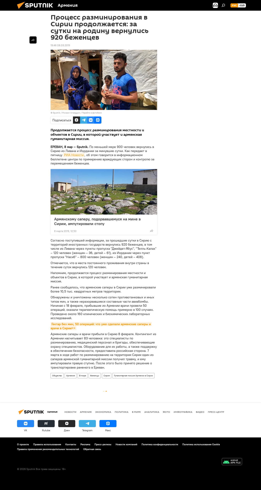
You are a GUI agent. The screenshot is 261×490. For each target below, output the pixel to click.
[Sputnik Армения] (36, 9)
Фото (166, 411)
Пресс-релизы (102, 444)
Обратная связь (92, 449)
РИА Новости (74, 155)
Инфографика (183, 411)
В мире (82, 375)
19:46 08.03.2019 (60, 45)
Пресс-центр (216, 411)
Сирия (107, 375)
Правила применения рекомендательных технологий (48, 449)
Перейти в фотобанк (92, 112)
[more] (151, 230)
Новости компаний (126, 444)
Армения (70, 375)
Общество (57, 375)
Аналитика (151, 411)
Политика (121, 411)
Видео (200, 411)
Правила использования (47, 444)
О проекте (23, 444)
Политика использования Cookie (201, 444)
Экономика (103, 411)
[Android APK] (232, 462)
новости (70, 411)
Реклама (85, 444)
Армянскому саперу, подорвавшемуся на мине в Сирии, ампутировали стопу (97, 221)
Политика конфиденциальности (160, 444)
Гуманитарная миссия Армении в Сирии (133, 375)
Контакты (70, 444)
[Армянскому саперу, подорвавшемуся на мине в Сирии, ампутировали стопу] (104, 192)
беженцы (94, 375)
